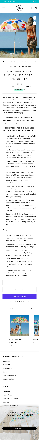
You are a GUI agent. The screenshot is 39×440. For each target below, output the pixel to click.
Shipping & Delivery (10, 406)
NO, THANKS (19, 433)
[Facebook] (33, 1)
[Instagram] (35, 1)
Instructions (7, 395)
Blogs (4, 372)
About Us (6, 361)
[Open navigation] (3, 8)
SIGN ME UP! (19, 428)
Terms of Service (9, 375)
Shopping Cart (36, 8)
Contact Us (6, 365)
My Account (7, 368)
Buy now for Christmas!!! (9, 1)
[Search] (32, 8)
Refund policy (8, 379)
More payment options (19, 301)
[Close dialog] (37, 408)
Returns (5, 402)
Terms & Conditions (10, 398)
